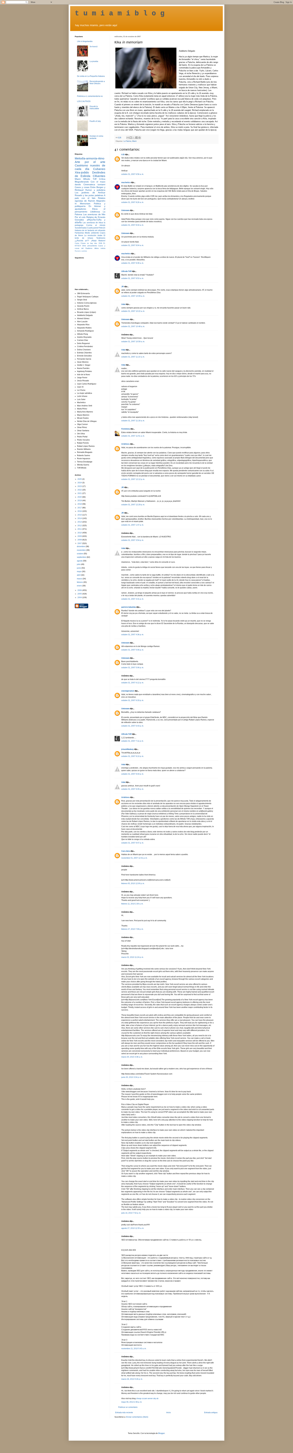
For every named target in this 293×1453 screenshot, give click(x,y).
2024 (80, 483)
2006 (80, 590)
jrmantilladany (127, 749)
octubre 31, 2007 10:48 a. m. (133, 326)
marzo (80, 579)
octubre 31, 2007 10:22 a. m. (133, 311)
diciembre (81, 546)
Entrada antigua (210, 1412)
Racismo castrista (81, 251)
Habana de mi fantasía (84, 230)
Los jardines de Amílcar (90, 192)
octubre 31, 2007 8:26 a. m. (132, 202)
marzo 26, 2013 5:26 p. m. (132, 1379)
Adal (123, 304)
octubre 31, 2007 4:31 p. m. (132, 599)
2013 (80, 522)
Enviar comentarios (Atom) (137, 1417)
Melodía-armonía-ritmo (89, 158)
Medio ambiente (92, 233)
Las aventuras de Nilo (94, 214)
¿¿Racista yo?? (82, 241)
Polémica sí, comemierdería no (90, 96)
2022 (80, 490)
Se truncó (94, 47)
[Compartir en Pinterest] (139, 137)
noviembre (81, 550)
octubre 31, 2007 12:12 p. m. (133, 479)
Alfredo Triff (126, 271)
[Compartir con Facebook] (136, 137)
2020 (80, 497)
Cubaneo (99, 169)
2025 (80, 479)
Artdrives (125, 444)
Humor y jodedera (95, 190)
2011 (80, 529)
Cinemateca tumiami (94, 184)
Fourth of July (95, 121)
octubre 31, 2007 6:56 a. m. (132, 174)
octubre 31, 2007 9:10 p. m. (132, 756)
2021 (80, 493)
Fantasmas (79, 233)
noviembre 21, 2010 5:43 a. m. (133, 1348)
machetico (125, 182)
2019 (80, 500)
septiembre (82, 557)
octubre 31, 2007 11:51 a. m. (133, 436)
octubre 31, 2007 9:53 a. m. (132, 278)
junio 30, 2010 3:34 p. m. (131, 1077)
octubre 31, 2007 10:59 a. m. (133, 341)
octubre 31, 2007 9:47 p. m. (132, 843)
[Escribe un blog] (130, 137)
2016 (80, 511)
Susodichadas (81, 228)
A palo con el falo (90, 196)
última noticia (99, 248)
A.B (123, 154)
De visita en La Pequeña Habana (91, 76)
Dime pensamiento (89, 246)
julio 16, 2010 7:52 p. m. (131, 1213)
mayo (79, 571)
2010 (80, 533)
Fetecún (102, 228)
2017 (80, 508)
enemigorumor (127, 691)
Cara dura (125, 851)
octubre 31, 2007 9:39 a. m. (132, 263)
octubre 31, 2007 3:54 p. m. (132, 540)
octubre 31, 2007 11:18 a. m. (133, 421)
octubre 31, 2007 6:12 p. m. (132, 683)
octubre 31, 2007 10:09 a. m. (133, 296)
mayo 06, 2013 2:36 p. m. (131, 1402)
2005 (80, 594)
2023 (80, 486)
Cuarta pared (92, 228)
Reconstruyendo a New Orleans (97, 82)
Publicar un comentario (127, 1407)
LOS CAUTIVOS (83, 101)
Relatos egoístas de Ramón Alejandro (90, 199)
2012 (80, 525)
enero (79, 586)
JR (122, 287)
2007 (80, 543)
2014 (80, 518)
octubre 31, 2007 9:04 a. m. (132, 245)
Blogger (161, 1433)
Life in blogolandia (84, 41)
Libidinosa (95, 211)
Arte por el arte (90, 162)
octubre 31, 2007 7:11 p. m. (132, 741)
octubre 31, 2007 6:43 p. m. (132, 726)
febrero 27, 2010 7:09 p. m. (132, 929)
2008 (80, 540)
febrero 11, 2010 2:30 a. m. (132, 904)
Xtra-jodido (82, 172)
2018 (80, 504)
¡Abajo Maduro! (98, 241)
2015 (80, 515)
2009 (80, 536)
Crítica (102, 179)
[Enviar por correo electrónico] (127, 137)
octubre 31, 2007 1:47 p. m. (132, 525)
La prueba (94, 61)
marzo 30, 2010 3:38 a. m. (132, 1057)
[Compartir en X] (133, 137)
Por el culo (80, 217)
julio (79, 564)
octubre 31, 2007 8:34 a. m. (132, 225)
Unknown (125, 210)
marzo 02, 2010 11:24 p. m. (132, 957)
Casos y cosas (82, 187)
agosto (80, 561)
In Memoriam (82, 203)
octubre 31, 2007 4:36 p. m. (132, 635)
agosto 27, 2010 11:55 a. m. (132, 1228)
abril (79, 575)
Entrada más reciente (124, 1412)
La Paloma (127, 141)
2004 (80, 597)
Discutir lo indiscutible (94, 107)
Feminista (125, 429)
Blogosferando (82, 181)
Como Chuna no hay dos (86, 243)
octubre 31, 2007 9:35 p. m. (132, 789)
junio (79, 568)
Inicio (168, 1412)
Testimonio (100, 238)
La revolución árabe (93, 235)
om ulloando (100, 230)
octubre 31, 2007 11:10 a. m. (133, 357)
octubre (80, 554)
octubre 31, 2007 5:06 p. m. (132, 650)
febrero (80, 582)
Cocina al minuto (95, 225)
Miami (134, 141)
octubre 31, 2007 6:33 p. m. (132, 700)
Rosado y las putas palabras (89, 195)
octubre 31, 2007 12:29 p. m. (133, 505)
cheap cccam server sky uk (147, 1398)
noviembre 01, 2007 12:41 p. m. (134, 858)
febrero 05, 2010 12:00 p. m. (133, 883)
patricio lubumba (128, 607)
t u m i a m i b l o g (120, 13)
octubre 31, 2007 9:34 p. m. (132, 774)
